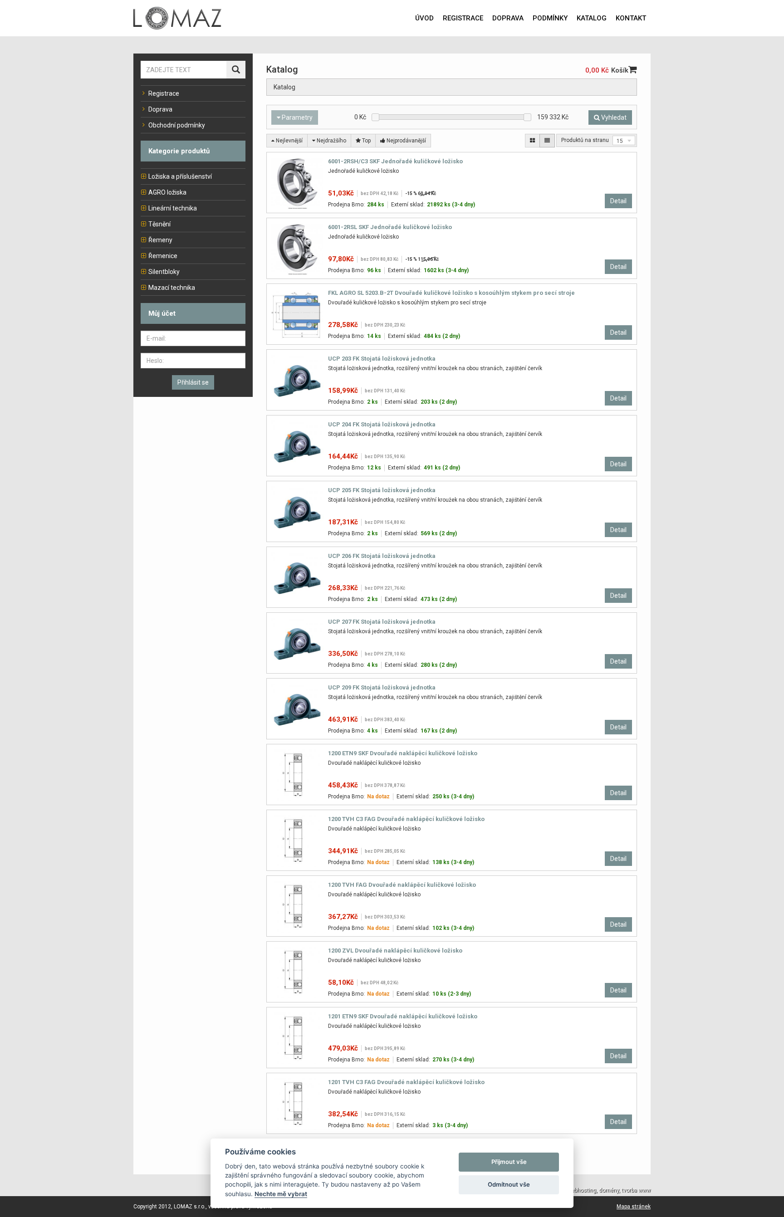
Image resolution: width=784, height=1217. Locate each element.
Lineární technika (172, 208)
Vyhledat (613, 117)
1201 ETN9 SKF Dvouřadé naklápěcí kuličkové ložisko (402, 1016)
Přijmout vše (509, 1161)
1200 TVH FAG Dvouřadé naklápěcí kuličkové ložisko (402, 884)
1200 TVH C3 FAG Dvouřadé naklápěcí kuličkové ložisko (406, 819)
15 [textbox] (620, 141)
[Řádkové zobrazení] (547, 140)
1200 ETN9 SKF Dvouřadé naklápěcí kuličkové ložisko (402, 753)
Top (366, 140)
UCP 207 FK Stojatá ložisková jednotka (382, 621)
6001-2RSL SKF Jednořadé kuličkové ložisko (390, 227)
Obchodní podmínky (176, 125)
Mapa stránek (634, 1206)
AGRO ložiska (167, 192)
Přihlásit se (193, 382)
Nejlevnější (288, 140)
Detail (618, 201)
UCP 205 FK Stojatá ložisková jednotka (382, 490)
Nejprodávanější (405, 140)
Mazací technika (171, 287)
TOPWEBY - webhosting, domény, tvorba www (594, 1190)
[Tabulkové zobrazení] (532, 140)
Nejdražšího (330, 140)
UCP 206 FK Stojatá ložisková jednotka (382, 555)
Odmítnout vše (509, 1184)
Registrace (163, 93)
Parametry (296, 117)
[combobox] (623, 140)
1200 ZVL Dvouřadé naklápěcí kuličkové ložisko (395, 950)
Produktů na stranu (585, 140)
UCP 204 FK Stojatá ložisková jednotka (382, 424)
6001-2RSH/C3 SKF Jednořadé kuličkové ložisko (395, 161)
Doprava (160, 109)
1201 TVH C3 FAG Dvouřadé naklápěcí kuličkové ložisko (406, 1082)
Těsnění (159, 224)
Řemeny (160, 240)
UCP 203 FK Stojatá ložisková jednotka (382, 358)
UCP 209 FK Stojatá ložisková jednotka (382, 687)
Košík (619, 70)
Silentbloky (164, 271)
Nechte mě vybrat (281, 1193)
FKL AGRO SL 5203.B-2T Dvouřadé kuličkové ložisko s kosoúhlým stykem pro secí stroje (451, 292)
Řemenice (162, 255)
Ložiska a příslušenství (180, 176)
